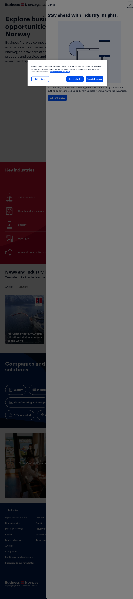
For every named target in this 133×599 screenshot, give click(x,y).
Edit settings (40, 79)
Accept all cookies (94, 79)
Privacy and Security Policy (60, 72)
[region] (67, 73)
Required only (74, 79)
